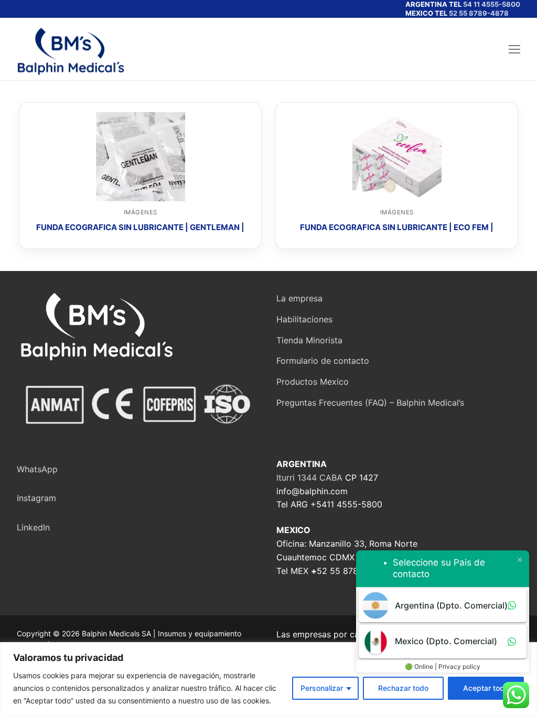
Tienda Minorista (309, 340)
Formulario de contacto (322, 360)
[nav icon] (514, 49)
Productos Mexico (312, 381)
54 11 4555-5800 (491, 4)
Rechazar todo (403, 688)
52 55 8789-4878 (479, 13)
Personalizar (321, 688)
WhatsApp (37, 469)
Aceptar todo (486, 688)
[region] (268, 679)
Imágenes (140, 212)
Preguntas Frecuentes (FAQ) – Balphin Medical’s (370, 402)
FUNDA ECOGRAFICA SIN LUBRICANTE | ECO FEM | (396, 227)
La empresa (299, 298)
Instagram (36, 498)
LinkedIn (33, 527)
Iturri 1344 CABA (309, 477)
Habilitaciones (304, 319)
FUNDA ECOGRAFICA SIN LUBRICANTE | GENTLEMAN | (140, 227)
